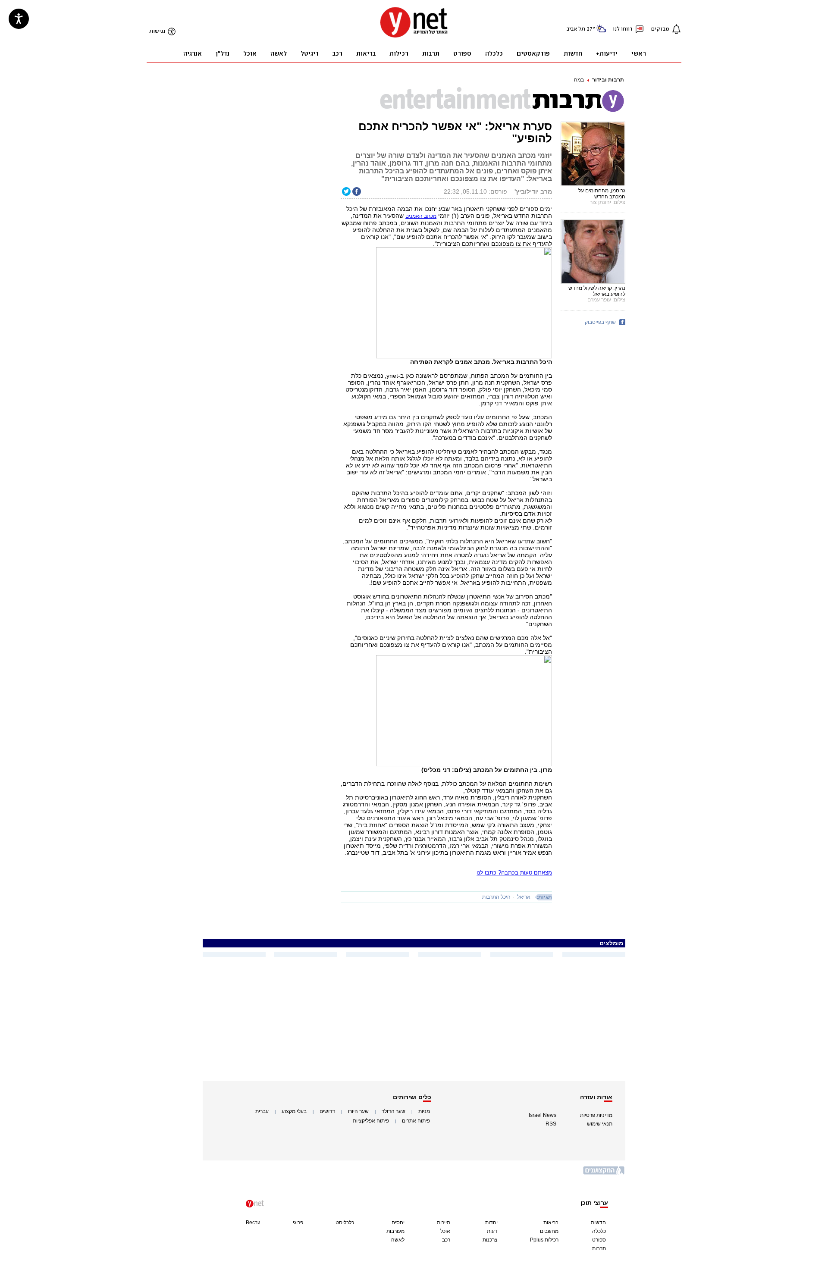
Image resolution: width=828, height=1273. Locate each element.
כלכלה (599, 1231)
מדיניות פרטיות (596, 1115)
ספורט (599, 1240)
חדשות (598, 1223)
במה (579, 80)
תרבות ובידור (608, 80)
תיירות (443, 1223)
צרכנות (490, 1240)
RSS (551, 1124)
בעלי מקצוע (294, 1111)
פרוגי (298, 1223)
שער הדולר (393, 1111)
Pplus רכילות (544, 1240)
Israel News (542, 1115)
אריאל (523, 897)
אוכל (445, 1231)
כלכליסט (345, 1223)
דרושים (327, 1111)
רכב (446, 1240)
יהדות (491, 1223)
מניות (424, 1111)
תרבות (599, 1248)
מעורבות (395, 1231)
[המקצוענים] (604, 1173)
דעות (492, 1231)
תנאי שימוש (599, 1124)
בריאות (550, 1223)
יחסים (398, 1223)
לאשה (398, 1240)
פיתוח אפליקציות (371, 1121)
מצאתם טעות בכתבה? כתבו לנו (514, 872)
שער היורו (358, 1111)
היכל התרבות (496, 897)
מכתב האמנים (420, 216)
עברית (262, 1111)
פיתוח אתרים (416, 1121)
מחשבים (549, 1231)
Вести (253, 1223)
